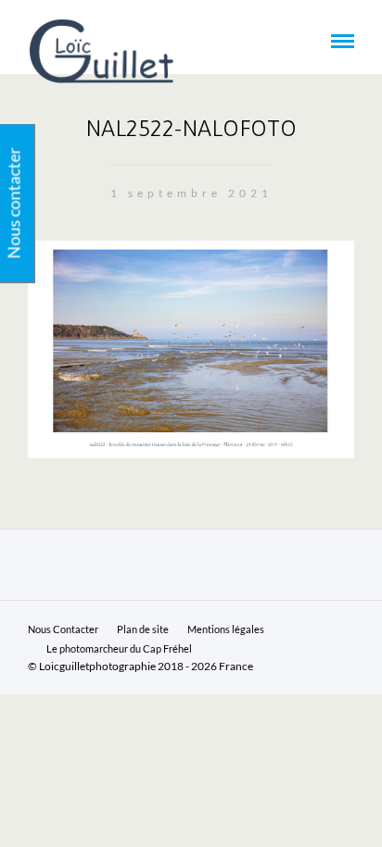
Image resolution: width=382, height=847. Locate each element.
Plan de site (143, 629)
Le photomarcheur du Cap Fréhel (119, 648)
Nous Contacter (63, 629)
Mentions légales (225, 629)
